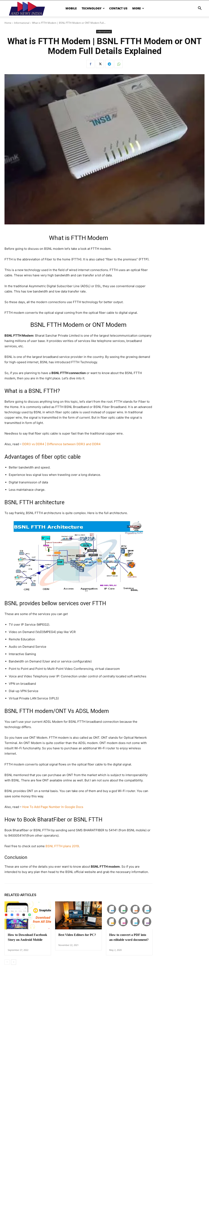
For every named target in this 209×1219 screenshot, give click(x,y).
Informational (21, 23)
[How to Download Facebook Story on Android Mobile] (27, 915)
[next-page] (13, 962)
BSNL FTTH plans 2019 (62, 846)
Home (7, 23)
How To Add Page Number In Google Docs (52, 807)
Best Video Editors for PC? (77, 935)
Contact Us (118, 8)
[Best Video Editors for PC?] (78, 915)
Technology (91, 8)
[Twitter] (100, 64)
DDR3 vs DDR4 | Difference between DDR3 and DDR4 (61, 444)
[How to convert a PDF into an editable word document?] (129, 915)
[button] (200, 9)
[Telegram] (109, 64)
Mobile (71, 8)
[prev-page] (7, 962)
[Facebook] (90, 64)
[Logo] (27, 8)
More (136, 8)
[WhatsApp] (119, 64)
